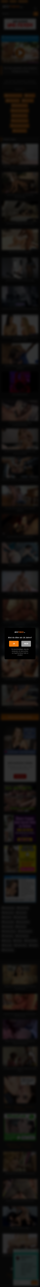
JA (14, 644)
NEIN (26, 644)
